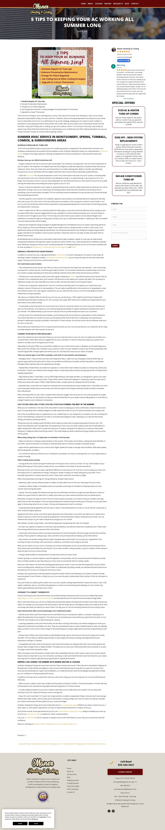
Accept (36, 823)
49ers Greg (121, 65)
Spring (51, 247)
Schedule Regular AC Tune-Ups (33, 101)
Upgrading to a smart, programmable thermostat (35, 598)
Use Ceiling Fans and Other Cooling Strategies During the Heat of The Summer (49, 109)
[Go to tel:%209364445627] (125, 763)
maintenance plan (33, 714)
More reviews (128, 99)
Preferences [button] (35, 819)
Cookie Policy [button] (42, 817)
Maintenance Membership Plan (57, 258)
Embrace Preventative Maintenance (34, 104)
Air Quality (118, 4)
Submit (115, 246)
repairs (72, 276)
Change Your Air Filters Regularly (33, 107)
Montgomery (37, 247)
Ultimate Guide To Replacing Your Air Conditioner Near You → (85, 744)
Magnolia (64, 247)
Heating (107, 4)
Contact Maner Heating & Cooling (70, 711)
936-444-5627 (29, 718)
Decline (20, 823)
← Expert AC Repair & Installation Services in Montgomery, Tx (40, 744)
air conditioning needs (69, 705)
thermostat (30, 175)
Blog (127, 4)
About (90, 4)
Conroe (57, 247)
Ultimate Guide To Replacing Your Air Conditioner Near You (55, 724)
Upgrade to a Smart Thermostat (32, 112)
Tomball (45, 247)
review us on (122, 60)
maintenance (60, 255)
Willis (73, 247)
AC (26, 735)
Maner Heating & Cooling (128, 49)
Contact (135, 4)
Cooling (98, 4)
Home (83, 4)
